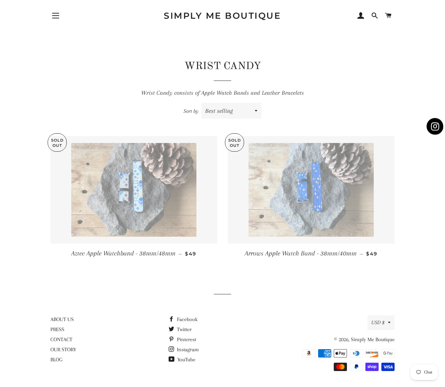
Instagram (187, 349)
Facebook (186, 319)
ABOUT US (62, 319)
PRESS (57, 329)
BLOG (56, 359)
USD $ (378, 322)
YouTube (185, 359)
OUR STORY (63, 349)
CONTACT (61, 339)
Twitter (184, 329)
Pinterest (186, 339)
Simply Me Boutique (222, 15)
